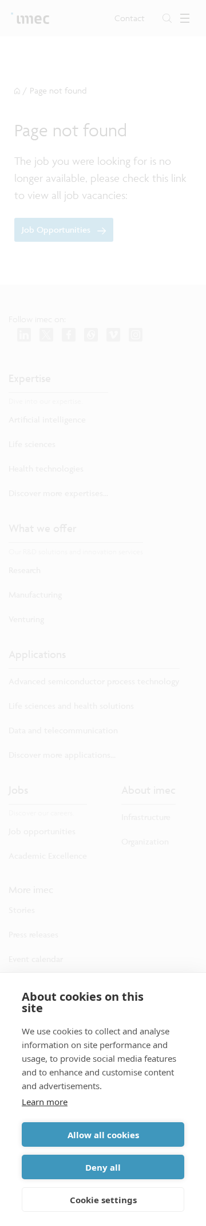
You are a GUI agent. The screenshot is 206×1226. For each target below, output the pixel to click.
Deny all (103, 1167)
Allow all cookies (103, 1134)
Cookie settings (103, 1199)
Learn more (45, 1101)
